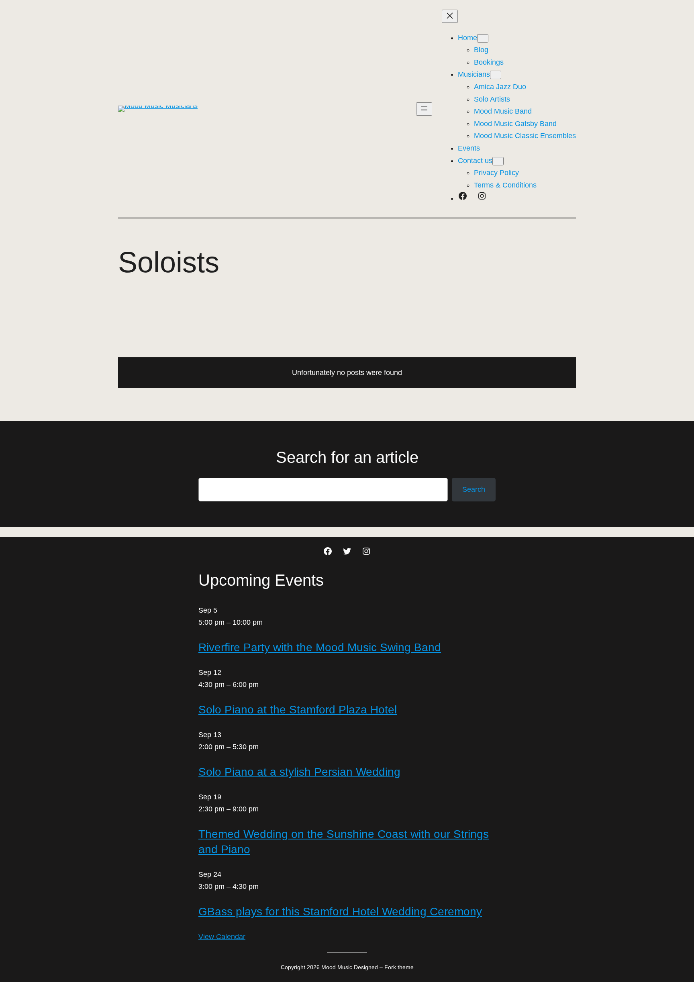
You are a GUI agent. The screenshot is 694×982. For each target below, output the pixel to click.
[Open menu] (424, 109)
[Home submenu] (482, 38)
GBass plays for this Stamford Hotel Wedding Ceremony (340, 911)
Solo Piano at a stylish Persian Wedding (299, 772)
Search (473, 489)
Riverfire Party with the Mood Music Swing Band (319, 647)
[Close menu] (450, 16)
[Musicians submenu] (495, 75)
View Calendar (221, 937)
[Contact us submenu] (498, 161)
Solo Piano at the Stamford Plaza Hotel (297, 709)
